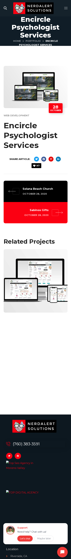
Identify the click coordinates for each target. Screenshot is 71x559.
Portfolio (33, 40)
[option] (35, 283)
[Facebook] (18, 456)
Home (17, 40)
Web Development (16, 115)
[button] (5, 8)
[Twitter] (9, 456)
